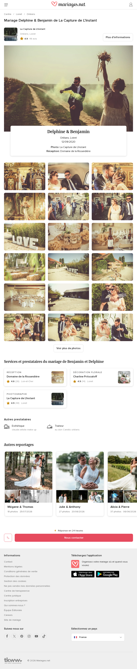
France (83, 637)
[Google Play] (107, 576)
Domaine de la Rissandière (23, 376)
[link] (28, 484)
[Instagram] (29, 636)
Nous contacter (74, 537)
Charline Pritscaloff (85, 376)
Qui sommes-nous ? (14, 605)
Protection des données (17, 576)
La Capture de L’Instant (21, 398)
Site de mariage (12, 620)
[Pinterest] (22, 636)
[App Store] (83, 576)
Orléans (31, 14)
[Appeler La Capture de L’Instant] (8, 538)
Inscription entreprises (15, 600)
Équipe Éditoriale (13, 610)
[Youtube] (36, 636)
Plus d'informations (118, 37)
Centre (8, 14)
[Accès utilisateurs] (131, 4)
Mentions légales (13, 566)
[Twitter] (14, 636)
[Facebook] (7, 636)
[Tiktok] (44, 636)
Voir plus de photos (68, 348)
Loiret (19, 14)
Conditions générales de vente (20, 571)
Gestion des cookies (15, 581)
